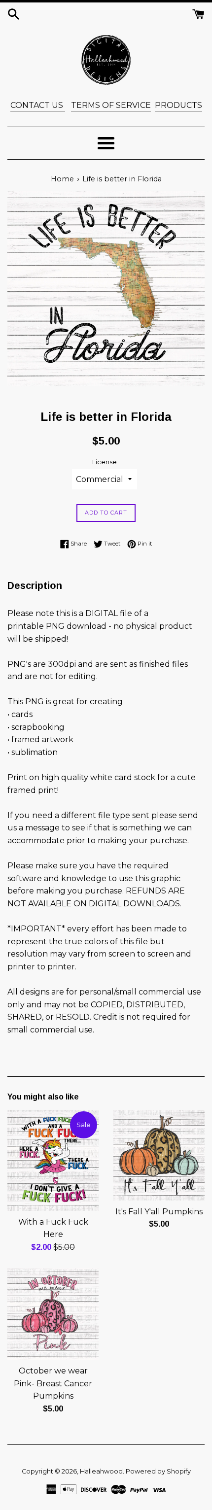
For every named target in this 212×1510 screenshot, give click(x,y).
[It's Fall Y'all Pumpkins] (159, 1155)
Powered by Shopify (158, 1471)
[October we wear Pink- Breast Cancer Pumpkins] (53, 1314)
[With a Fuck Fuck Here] (53, 1160)
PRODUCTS (178, 105)
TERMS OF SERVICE (111, 105)
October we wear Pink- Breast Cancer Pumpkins (53, 1383)
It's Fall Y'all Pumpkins (159, 1211)
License (104, 462)
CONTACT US (37, 105)
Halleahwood (101, 1471)
